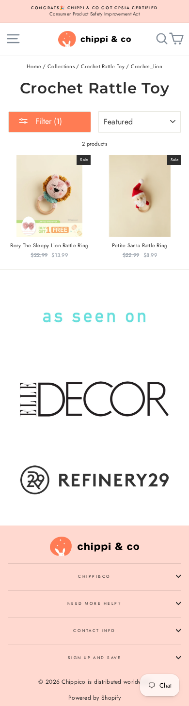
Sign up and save (95, 658)
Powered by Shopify (94, 697)
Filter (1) (47, 121)
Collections (61, 66)
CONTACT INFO (94, 630)
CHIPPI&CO (94, 576)
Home (34, 66)
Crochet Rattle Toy (103, 66)
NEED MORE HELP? (94, 603)
